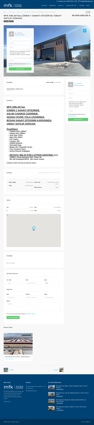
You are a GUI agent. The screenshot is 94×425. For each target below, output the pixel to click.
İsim (8, 294)
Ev (5, 12)
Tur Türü (9, 280)
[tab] (85, 30)
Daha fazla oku (7, 401)
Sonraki (56, 370)
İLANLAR (60, 5)
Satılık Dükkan (11, 12)
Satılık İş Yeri (19, 12)
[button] (33, 228)
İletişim (82, 5)
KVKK (87, 5)
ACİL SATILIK (28, 335)
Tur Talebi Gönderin (13, 317)
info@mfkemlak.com (32, 390)
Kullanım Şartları (31, 313)
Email (45, 294)
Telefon (27, 294)
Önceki (11, 370)
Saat (45, 280)
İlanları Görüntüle (19, 35)
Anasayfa (44, 5)
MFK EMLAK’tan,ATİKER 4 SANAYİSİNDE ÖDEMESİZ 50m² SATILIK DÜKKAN (27, 356)
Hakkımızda (52, 5)
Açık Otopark (11, 263)
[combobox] (20, 60)
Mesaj (8, 301)
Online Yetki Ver (71, 5)
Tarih (26, 280)
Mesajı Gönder (20, 69)
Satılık (6, 21)
